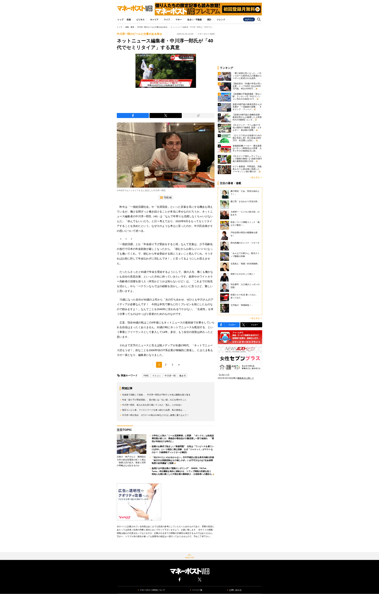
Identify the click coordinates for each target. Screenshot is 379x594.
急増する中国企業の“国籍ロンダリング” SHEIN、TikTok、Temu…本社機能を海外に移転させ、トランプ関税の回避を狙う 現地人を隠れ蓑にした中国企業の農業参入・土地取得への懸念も (182, 471)
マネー (179, 19)
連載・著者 (129, 27)
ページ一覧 (197, 590)
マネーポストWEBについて (152, 590)
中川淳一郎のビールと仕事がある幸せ (152, 27)
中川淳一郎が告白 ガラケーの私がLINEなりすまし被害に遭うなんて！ (155, 415)
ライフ (167, 19)
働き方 (182, 375)
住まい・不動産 (194, 19)
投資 (129, 19)
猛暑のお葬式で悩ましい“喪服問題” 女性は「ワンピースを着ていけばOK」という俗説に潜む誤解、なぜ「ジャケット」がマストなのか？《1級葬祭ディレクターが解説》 (183, 449)
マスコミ (156, 375)
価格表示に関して (245, 378)
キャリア (154, 19)
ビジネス (140, 19)
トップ (120, 19)
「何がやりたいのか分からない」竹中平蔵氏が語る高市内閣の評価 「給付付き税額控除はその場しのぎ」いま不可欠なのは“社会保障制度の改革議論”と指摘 (184, 460)
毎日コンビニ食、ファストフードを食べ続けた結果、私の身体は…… (154, 410)
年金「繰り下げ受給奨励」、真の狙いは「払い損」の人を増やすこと (154, 400)
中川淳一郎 (170, 375)
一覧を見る (254, 177)
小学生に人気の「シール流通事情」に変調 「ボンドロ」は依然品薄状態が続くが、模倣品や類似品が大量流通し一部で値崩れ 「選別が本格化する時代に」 (183, 438)
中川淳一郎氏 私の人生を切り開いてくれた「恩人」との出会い (152, 405)
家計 (209, 19)
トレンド (221, 19)
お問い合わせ (235, 590)
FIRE (146, 375)
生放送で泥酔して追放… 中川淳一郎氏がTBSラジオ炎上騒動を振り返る (156, 394)
